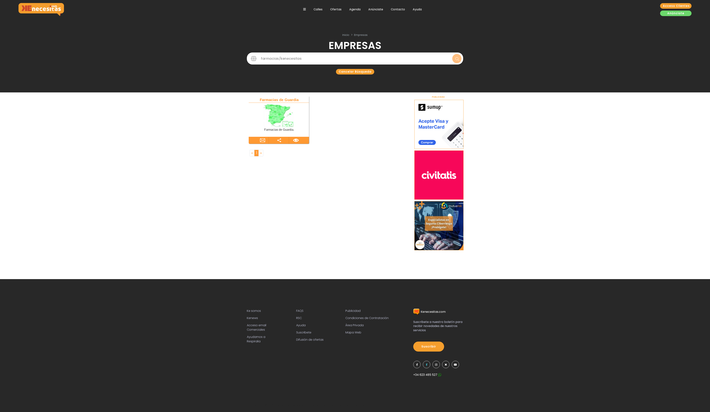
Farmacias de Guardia (279, 100)
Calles (318, 9)
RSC (299, 318)
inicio (345, 35)
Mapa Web (353, 332)
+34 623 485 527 (425, 375)
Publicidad (353, 311)
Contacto (398, 9)
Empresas (361, 35)
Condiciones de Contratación (367, 318)
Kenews (252, 318)
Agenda (355, 9)
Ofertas (336, 9)
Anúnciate (375, 9)
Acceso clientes (676, 6)
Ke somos (254, 311)
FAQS (299, 311)
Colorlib (364, 405)
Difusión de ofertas (310, 340)
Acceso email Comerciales (256, 327)
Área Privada (354, 325)
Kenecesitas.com (433, 312)
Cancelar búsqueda (355, 72)
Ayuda (417, 9)
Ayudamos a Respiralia (256, 339)
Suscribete (303, 332)
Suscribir (428, 346)
